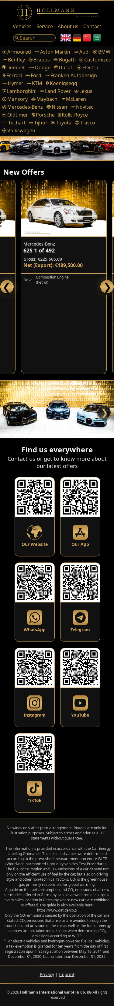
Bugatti (67, 59)
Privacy (47, 974)
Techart (17, 122)
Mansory (17, 99)
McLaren (76, 99)
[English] (65, 37)
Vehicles (22, 26)
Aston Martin (55, 51)
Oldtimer (17, 114)
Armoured (19, 51)
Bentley (16, 59)
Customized (98, 59)
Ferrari (14, 75)
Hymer (15, 83)
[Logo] (57, 12)
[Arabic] (97, 37)
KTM (37, 83)
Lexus (85, 91)
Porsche (45, 114)
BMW (104, 51)
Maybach (46, 99)
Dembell (16, 67)
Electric (90, 67)
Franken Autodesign (73, 75)
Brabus (41, 59)
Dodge (42, 67)
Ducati (66, 67)
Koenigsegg (63, 83)
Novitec (84, 107)
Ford (36, 75)
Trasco (87, 122)
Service (44, 26)
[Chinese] (87, 37)
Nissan (59, 107)
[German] (77, 37)
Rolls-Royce (75, 114)
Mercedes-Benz (25, 107)
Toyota (63, 122)
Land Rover (58, 91)
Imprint (66, 974)
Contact (92, 26)
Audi (84, 51)
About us (68, 26)
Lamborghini (21, 91)
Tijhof (40, 122)
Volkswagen (21, 130)
